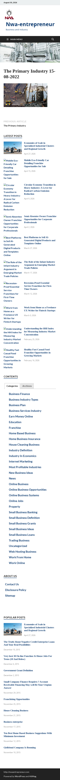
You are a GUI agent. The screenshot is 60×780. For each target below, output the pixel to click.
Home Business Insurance (24, 439)
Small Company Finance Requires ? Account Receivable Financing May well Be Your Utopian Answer (28, 685)
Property (14, 506)
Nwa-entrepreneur (30, 24)
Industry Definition (20, 450)
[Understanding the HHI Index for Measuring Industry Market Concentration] (13, 328)
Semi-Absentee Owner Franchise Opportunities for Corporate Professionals (40, 219)
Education (15, 422)
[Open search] (53, 39)
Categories (12, 385)
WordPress (20, 776)
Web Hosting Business (22, 551)
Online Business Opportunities (27, 489)
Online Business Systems (24, 495)
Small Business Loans (22, 534)
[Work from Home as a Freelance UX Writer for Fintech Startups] (13, 307)
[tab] (12, 386)
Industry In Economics (22, 456)
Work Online (17, 563)
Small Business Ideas (21, 529)
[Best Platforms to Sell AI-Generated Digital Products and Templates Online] (13, 237)
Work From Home (20, 557)
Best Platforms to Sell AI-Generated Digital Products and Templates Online (39, 240)
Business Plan (17, 405)
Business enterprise (13, 722)
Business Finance (19, 394)
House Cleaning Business (24, 444)
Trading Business (19, 540)
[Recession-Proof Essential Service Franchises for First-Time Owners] (13, 283)
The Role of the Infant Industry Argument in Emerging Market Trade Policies (39, 265)
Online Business (18, 484)
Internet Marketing (20, 461)
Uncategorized (18, 546)
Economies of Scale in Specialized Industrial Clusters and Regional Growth (39, 146)
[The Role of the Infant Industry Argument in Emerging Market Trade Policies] (13, 262)
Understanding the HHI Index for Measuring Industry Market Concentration (39, 331)
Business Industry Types (23, 399)
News (12, 478)
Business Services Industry (25, 410)
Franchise (15, 427)
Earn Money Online (21, 416)
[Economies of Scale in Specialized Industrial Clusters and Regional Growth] (13, 143)
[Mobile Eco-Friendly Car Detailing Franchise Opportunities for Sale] (13, 160)
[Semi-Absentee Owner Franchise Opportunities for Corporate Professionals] (13, 216)
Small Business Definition (24, 517)
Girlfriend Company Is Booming (20, 747)
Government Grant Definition (18, 670)
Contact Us (12, 584)
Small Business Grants (22, 523)
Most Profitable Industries (25, 467)
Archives (27, 385)
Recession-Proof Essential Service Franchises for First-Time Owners (38, 286)
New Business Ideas (21, 472)
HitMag (32, 776)
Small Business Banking (23, 512)
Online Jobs (16, 501)
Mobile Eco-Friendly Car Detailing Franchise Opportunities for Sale (36, 163)
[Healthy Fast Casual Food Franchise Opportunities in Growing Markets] (13, 349)
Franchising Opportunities (17, 699)
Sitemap (10, 595)
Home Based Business (22, 433)
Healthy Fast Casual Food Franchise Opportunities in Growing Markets (37, 352)
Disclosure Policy (15, 590)
